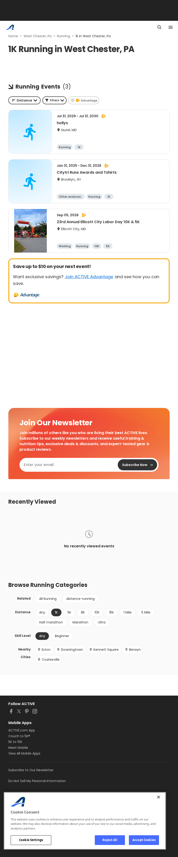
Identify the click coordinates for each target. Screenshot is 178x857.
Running (63, 36)
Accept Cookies (144, 840)
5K (69, 612)
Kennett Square (106, 649)
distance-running (80, 598)
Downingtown (72, 649)
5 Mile (145, 612)
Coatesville (51, 659)
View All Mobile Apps (24, 753)
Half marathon (51, 622)
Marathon (80, 622)
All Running (48, 598)
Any (42, 612)
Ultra (101, 622)
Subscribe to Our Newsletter (31, 770)
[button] (54, 100)
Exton (46, 649)
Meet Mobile (18, 747)
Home (13, 36)
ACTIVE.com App (21, 730)
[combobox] (24, 100)
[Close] (158, 797)
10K (97, 612)
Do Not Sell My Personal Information (37, 781)
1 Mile (128, 612)
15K (111, 612)
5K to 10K (15, 742)
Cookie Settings (31, 840)
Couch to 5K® (19, 736)
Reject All (109, 840)
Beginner (62, 636)
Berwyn (135, 649)
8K (83, 612)
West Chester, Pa (37, 36)
